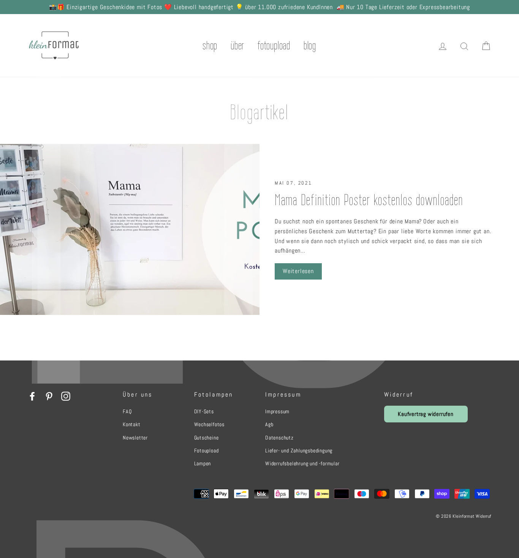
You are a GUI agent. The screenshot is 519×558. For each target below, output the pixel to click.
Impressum (277, 411)
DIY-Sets (204, 411)
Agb (269, 424)
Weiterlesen (298, 271)
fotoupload (274, 45)
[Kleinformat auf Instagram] (65, 396)
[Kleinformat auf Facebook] (32, 396)
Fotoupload (206, 450)
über (237, 45)
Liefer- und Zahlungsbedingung (298, 450)
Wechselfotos (209, 424)
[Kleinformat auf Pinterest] (49, 396)
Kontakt (132, 424)
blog (310, 45)
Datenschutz (279, 437)
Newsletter (135, 437)
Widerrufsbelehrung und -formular (302, 463)
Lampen (202, 463)
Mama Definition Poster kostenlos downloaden (369, 199)
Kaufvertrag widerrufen (426, 413)
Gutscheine (206, 437)
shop (210, 45)
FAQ (127, 411)
